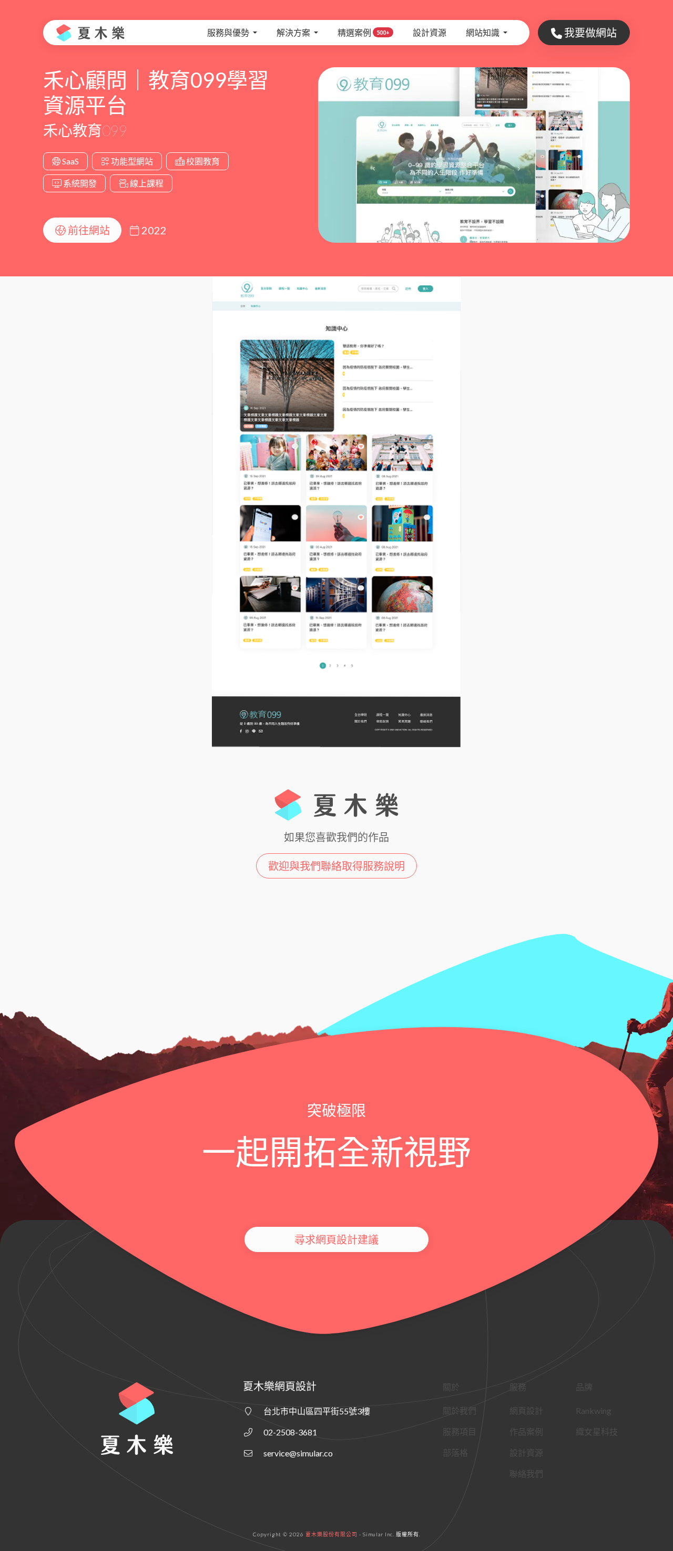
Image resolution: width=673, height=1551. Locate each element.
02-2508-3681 (290, 1432)
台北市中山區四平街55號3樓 (316, 1411)
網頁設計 (526, 1410)
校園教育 (202, 161)
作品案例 (526, 1431)
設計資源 (429, 32)
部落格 (455, 1452)
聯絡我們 (526, 1473)
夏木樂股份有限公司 (331, 1534)
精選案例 (364, 32)
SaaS (69, 161)
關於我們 (459, 1410)
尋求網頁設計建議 (336, 1239)
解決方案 (294, 32)
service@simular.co (298, 1453)
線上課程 (146, 183)
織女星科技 (597, 1431)
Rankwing (593, 1410)
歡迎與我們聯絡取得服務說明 (336, 866)
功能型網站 (131, 161)
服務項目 (459, 1431)
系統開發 (79, 183)
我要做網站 (589, 32)
